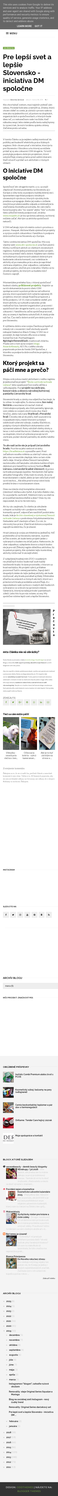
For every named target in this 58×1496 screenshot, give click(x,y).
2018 (9, 1432)
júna (11, 1365)
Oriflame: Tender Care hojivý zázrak (33, 1120)
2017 (8, 1437)
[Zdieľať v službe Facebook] (6, 702)
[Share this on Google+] (20, 702)
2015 (8, 1447)
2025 (9, 1301)
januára (13, 1426)
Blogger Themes (29, 1491)
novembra (14, 1340)
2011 (8, 1467)
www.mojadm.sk (11, 215)
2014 (9, 1452)
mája (12, 1370)
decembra (14, 1335)
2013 (8, 1457)
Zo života (9, 48)
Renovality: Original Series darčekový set (30, 1407)
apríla (12, 1374)
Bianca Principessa (15, 1256)
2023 (8, 1311)
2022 (9, 1316)
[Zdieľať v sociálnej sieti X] (13, 702)
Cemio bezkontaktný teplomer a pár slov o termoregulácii (33, 1106)
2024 (9, 1306)
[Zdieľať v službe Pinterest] (48, 702)
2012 (8, 1462)
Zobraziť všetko (49, 1278)
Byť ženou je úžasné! (16, 1234)
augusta (13, 1355)
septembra (15, 1350)
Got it (38, 26)
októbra (13, 1345)
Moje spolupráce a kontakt (29, 1135)
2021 (8, 1321)
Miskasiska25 (13, 1211)
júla (11, 1360)
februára (14, 1421)
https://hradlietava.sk (14, 451)
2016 (9, 1442)
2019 (9, 1331)
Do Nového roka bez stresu (32, 1259)
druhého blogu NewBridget (34, 660)
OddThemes (25, 1487)
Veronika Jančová (17, 100)
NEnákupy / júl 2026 (28, 1169)
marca (12, 1379)
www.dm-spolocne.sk (27, 244)
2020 (9, 1326)
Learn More (24, 26)
